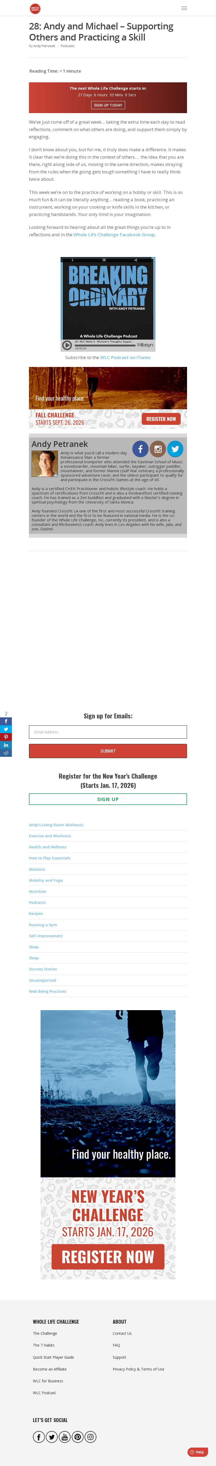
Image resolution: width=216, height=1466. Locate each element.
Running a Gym (43, 924)
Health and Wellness (47, 846)
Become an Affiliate (50, 1369)
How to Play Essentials (49, 857)
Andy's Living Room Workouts (56, 824)
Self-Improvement (46, 935)
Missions (37, 869)
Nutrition (37, 891)
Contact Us (122, 1333)
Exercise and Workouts (50, 835)
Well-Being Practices (47, 991)
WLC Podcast (44, 1392)
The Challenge (45, 1333)
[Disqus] (108, 636)
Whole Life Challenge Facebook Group (114, 234)
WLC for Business (48, 1380)
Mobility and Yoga (46, 880)
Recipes (36, 913)
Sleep (34, 946)
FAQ (116, 1345)
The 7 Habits (44, 1345)
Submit (108, 751)
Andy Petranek (44, 46)
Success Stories (43, 968)
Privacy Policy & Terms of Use (138, 1369)
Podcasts (68, 46)
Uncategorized (42, 980)
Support (119, 1357)
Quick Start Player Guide (53, 1357)
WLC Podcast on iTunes (125, 357)
